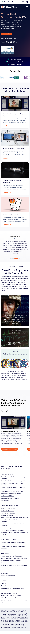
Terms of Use (4, 595)
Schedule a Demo (6, 34)
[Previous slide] (2, 411)
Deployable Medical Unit (7, 510)
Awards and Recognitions (8, 575)
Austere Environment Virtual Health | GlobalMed (14, 558)
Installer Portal (13, 597)
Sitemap (19, 595)
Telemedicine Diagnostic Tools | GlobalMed (13, 528)
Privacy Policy (12, 595)
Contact (3, 583)
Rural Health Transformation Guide (14, 2)
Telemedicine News (6, 586)
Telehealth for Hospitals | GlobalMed (11, 560)
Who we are (4, 573)
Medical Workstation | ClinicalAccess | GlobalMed (14, 517)
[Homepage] (9, 7)
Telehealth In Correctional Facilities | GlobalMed (14, 565)
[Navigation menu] (27, 7)
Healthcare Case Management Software (12, 491)
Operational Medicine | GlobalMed (10, 563)
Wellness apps (5, 500)
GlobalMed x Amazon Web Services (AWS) (12, 588)
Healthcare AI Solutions (7, 496)
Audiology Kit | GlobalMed (8, 513)
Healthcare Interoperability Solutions (11, 493)
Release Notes (4, 597)
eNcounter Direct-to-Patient (9, 449)
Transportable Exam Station (8, 508)
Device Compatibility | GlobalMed (10, 498)
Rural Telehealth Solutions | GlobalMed (11, 556)
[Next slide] (6, 411)
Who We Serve (5, 553)
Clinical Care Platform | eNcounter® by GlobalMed (14, 481)
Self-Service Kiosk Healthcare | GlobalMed (12, 530)
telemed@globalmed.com (20, 627)
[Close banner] (27, 2)
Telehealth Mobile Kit (7, 515)
